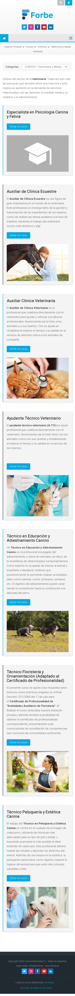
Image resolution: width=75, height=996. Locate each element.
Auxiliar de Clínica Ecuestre (31, 191)
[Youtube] (44, 27)
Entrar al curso (18, 126)
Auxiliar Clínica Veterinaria (31, 300)
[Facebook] (37, 27)
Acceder (49, 982)
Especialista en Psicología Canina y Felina (37, 114)
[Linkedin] (50, 27)
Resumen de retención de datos (36, 988)
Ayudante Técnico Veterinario (34, 418)
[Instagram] (31, 27)
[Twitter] (24, 27)
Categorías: (12, 66)
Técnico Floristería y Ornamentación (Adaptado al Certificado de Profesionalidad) (35, 676)
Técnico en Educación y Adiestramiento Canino (28, 538)
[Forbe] (37, 14)
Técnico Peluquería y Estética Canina (33, 814)
